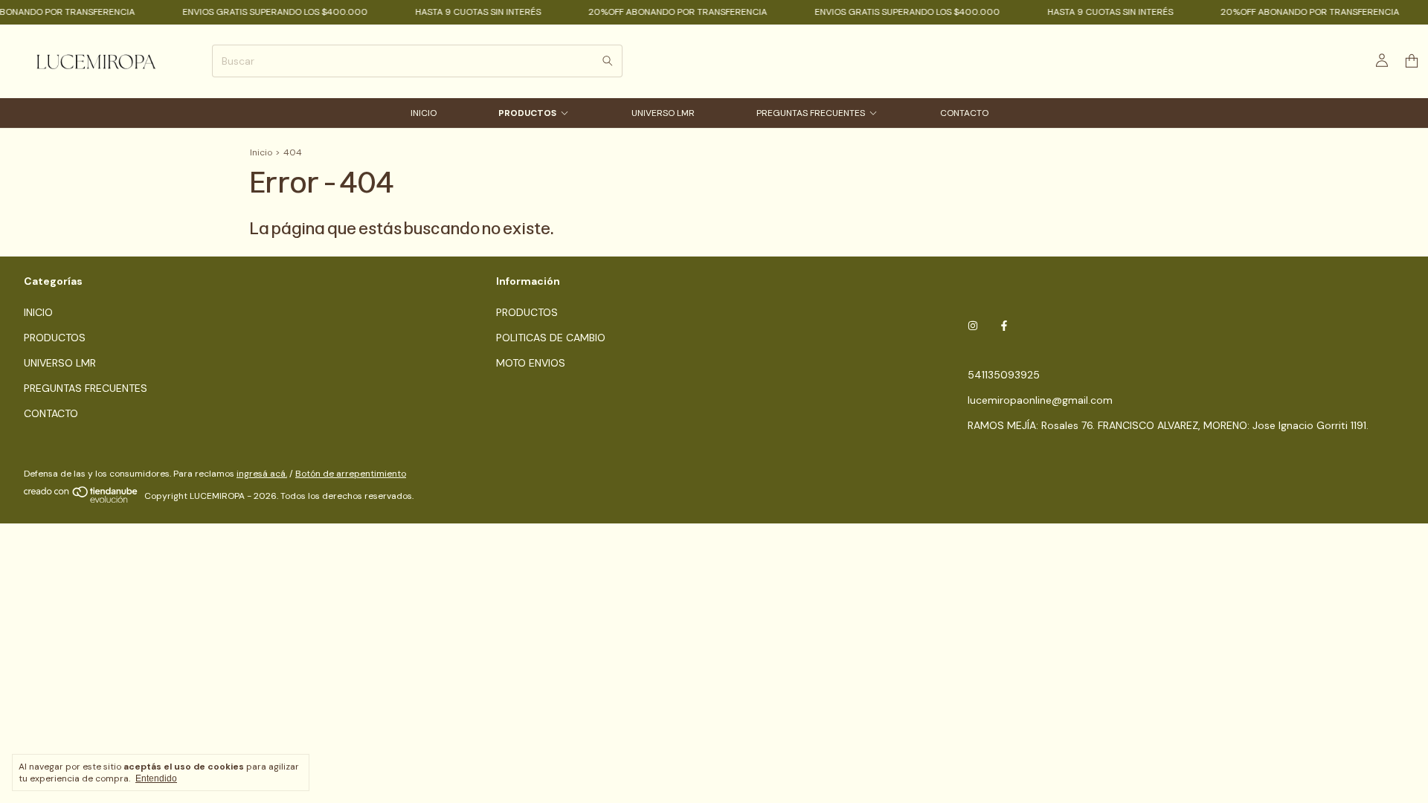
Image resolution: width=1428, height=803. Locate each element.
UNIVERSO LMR (663, 113)
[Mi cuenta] (1381, 61)
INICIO (424, 113)
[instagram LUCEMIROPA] (973, 325)
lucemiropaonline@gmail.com (1040, 400)
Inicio (261, 152)
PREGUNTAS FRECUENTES (810, 113)
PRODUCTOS (527, 113)
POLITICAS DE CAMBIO (550, 337)
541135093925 (1004, 374)
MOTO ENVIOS (530, 363)
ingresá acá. (262, 474)
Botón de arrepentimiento (350, 474)
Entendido (156, 778)
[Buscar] (608, 61)
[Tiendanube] (81, 500)
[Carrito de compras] (1411, 61)
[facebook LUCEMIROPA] (1004, 325)
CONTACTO (964, 113)
